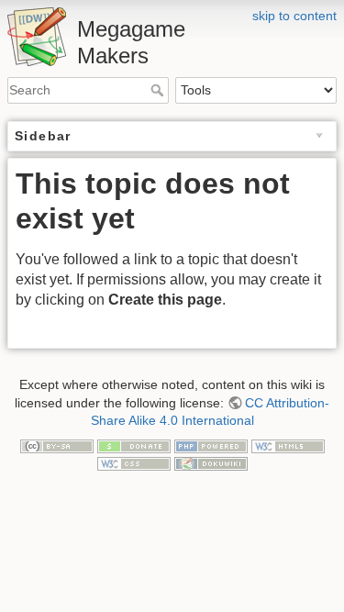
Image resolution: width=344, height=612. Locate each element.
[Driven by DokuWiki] (211, 462)
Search (159, 89)
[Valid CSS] (134, 462)
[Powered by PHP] (211, 445)
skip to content (294, 15)
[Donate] (134, 445)
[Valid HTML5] (288, 445)
